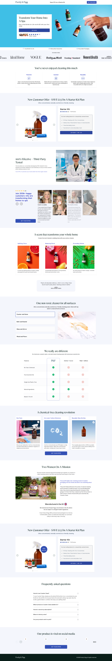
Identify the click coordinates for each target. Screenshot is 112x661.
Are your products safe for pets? (42, 619)
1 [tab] (32, 140)
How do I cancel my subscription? (42, 609)
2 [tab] (33, 140)
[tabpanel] (35, 124)
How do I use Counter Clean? (41, 593)
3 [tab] (34, 140)
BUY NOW (34, 30)
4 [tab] (35, 140)
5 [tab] (36, 140)
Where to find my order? (40, 614)
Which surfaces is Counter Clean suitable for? (45, 604)
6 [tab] (37, 140)
